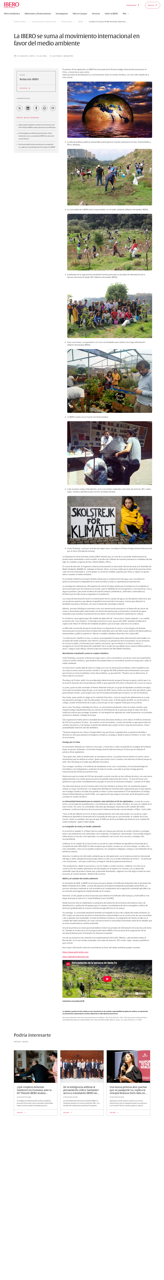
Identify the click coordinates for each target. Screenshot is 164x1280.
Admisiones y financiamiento (38, 13)
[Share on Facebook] (36, 108)
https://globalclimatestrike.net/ (75, 956)
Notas (80, 21)
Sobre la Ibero (20, 21)
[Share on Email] (53, 108)
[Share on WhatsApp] (44, 108)
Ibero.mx (151, 5)
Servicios (96, 13)
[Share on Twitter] (19, 108)
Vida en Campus (80, 13)
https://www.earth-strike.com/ (75, 952)
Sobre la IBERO (111, 13)
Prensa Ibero (67, 21)
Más (124, 13)
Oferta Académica (12, 13)
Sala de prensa (131, 5)
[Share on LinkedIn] (28, 108)
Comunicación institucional (44, 21)
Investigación (62, 13)
